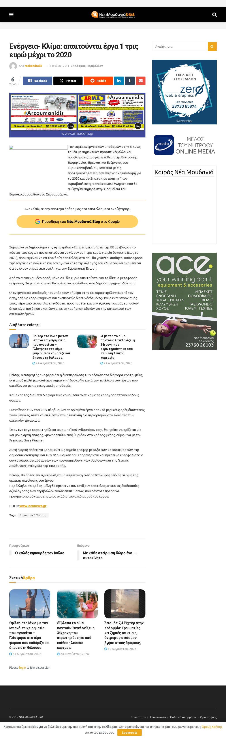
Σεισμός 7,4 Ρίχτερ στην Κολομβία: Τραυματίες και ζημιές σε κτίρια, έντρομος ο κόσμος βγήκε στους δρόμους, (124, 633)
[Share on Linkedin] (119, 81)
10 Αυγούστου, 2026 (121, 649)
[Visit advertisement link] (77, 115)
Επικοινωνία (158, 717)
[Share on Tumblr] (130, 81)
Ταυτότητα (138, 717)
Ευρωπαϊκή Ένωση (33, 515)
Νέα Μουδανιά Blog (31, 716)
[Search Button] (214, 14)
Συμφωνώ (129, 732)
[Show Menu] (11, 14)
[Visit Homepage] (113, 14)
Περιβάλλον (95, 65)
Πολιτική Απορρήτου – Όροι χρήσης (193, 717)
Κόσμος (80, 65)
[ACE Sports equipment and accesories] (184, 301)
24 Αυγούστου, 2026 (49, 363)
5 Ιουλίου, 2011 (59, 65)
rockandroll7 (33, 65)
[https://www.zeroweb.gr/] (184, 92)
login (22, 667)
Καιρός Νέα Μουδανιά (184, 172)
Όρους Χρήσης (212, 727)
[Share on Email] (140, 81)
